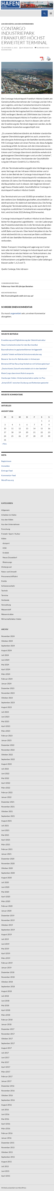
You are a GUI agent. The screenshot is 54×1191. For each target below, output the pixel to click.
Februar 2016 (6, 1133)
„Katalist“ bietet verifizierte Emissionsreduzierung (21, 354)
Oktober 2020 (7, 868)
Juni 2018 (5, 1001)
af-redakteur (27, 48)
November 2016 (8, 1090)
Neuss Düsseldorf (10, 557)
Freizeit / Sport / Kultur (10, 534)
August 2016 (6, 1105)
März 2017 (5, 1072)
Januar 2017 (6, 1081)
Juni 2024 (5, 660)
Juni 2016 (5, 1114)
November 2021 (8, 806)
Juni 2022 (5, 773)
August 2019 (6, 934)
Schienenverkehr (8, 586)
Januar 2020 (6, 911)
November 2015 (8, 1147)
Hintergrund (6, 567)
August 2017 (6, 1048)
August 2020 (6, 877)
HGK (5, 548)
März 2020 (5, 901)
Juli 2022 (5, 769)
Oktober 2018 (7, 982)
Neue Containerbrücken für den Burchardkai (19, 345)
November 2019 (8, 920)
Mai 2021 (5, 835)
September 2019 (8, 930)
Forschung (5, 529)
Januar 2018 (6, 1024)
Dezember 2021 (7, 802)
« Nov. (4, 444)
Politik (4, 581)
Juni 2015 (5, 1171)
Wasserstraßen (7, 614)
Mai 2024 (5, 664)
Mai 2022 (5, 778)
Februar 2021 (6, 849)
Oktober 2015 (7, 1152)
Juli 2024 (5, 655)
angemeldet (15, 313)
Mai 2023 (5, 721)
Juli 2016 (5, 1109)
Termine (4, 595)
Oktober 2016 (7, 1095)
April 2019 (5, 953)
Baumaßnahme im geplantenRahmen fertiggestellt (21, 349)
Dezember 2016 (7, 1086)
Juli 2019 (5, 939)
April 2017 (5, 1067)
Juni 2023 (5, 717)
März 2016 (5, 1128)
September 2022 (8, 759)
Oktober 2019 (7, 925)
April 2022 (5, 783)
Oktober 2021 (7, 811)
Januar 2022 (6, 797)
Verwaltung (6, 605)
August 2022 (6, 764)
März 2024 (5, 674)
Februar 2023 (6, 735)
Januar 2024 (6, 683)
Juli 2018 (5, 996)
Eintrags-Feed (7, 471)
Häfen (3, 538)
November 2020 (8, 863)
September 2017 (8, 1043)
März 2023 (5, 731)
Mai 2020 (5, 892)
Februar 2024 (6, 679)
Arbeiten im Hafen (8, 515)
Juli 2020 (5, 882)
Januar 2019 (6, 967)
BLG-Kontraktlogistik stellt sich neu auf (17, 294)
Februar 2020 (6, 906)
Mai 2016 (5, 1119)
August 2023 (6, 707)
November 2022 (8, 750)
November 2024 (8, 636)
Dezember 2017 (7, 1029)
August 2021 (6, 821)
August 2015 (6, 1161)
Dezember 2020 (7, 859)
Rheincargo (7, 562)
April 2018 (5, 1010)
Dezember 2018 (7, 972)
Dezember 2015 (7, 1143)
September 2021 (8, 816)
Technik (4, 590)
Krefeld (6, 553)
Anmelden (5, 466)
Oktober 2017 (7, 1038)
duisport (6, 543)
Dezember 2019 (7, 915)
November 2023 (8, 693)
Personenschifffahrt (9, 576)
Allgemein (5, 510)
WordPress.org (7, 480)
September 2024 (8, 646)
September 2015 (8, 1157)
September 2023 (8, 702)
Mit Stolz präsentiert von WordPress (13, 1188)
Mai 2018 (5, 1005)
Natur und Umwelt (9, 572)
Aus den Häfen (7, 24)
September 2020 (8, 873)
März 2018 (5, 1015)
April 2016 (5, 1124)
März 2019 (5, 958)
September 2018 (8, 986)
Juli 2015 (5, 1166)
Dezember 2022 (7, 745)
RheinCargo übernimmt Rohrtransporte (17, 373)
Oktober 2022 (7, 754)
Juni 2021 (5, 830)
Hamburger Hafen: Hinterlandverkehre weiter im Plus (23, 378)
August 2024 (6, 650)
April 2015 (5, 1176)
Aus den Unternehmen (24, 24)
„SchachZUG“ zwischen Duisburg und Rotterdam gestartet (24, 383)
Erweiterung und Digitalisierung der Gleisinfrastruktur (23, 340)
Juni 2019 (5, 944)
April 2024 (5, 669)
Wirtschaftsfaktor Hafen (11, 619)
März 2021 (5, 844)
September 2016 (8, 1100)
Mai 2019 (5, 948)
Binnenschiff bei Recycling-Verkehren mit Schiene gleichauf (25, 364)
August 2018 (6, 991)
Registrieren (6, 461)
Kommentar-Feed (8, 475)
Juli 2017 (5, 1053)
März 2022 (5, 788)
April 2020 (5, 896)
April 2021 (5, 840)
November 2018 (8, 977)
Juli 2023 (5, 712)
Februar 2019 (6, 963)
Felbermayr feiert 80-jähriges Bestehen (17, 284)
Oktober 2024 (7, 641)
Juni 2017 (5, 1057)
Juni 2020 (5, 887)
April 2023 (5, 726)
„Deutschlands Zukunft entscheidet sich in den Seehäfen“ (24, 368)
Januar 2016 (6, 1138)
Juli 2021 (5, 825)
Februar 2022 (6, 792)
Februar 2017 (6, 1076)
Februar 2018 (6, 1019)
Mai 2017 (5, 1062)
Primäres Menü (51, 13)
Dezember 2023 (7, 688)
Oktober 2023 (7, 698)
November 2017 (8, 1034)
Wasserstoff (6, 609)
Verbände (5, 600)
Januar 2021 (6, 854)
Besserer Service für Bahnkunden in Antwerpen (20, 359)
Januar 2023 (6, 740)
